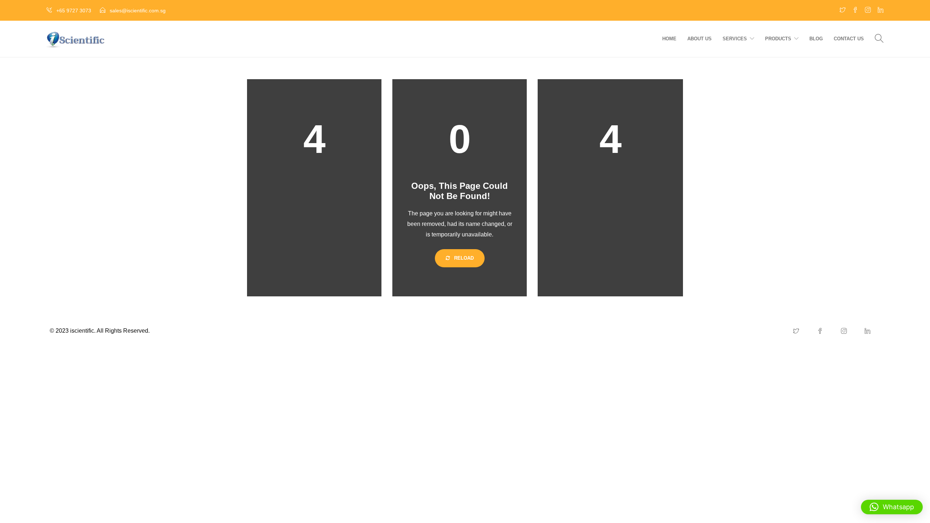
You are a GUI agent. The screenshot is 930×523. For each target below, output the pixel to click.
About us (699, 38)
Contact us (849, 38)
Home (669, 38)
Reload (463, 258)
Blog (816, 38)
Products (778, 38)
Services (735, 38)
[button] (892, 507)
